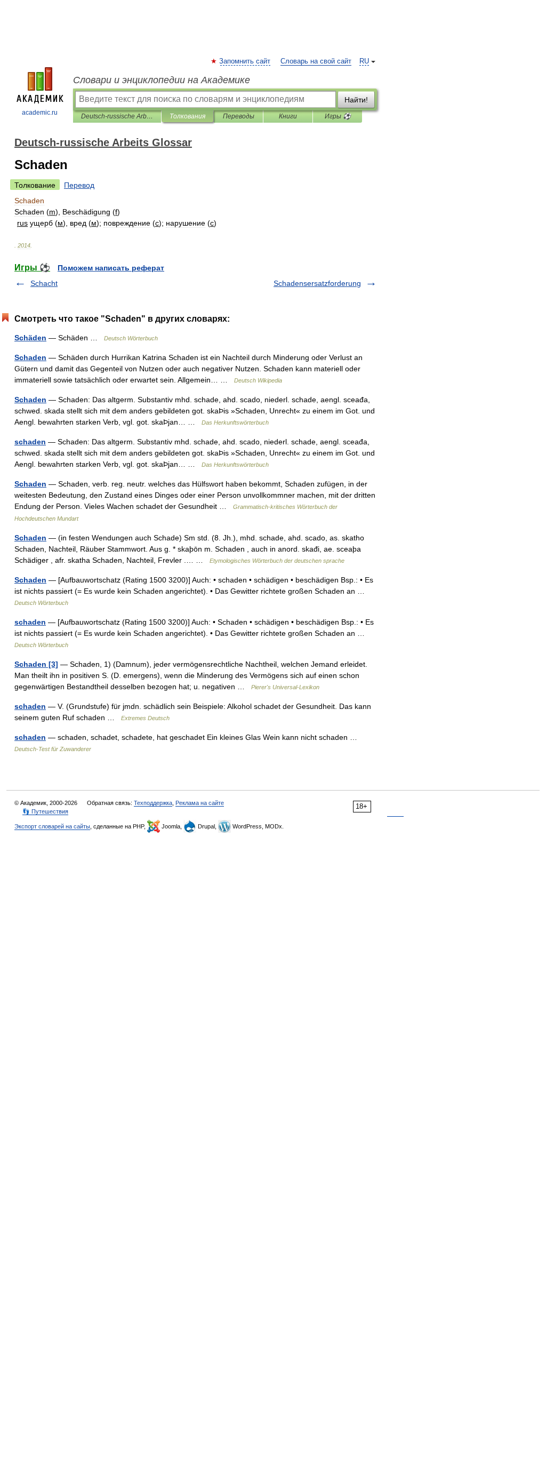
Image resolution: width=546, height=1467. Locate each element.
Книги (288, 116)
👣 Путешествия (45, 811)
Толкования (187, 116)
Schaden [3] (36, 664)
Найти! (356, 99)
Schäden (30, 337)
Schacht (44, 283)
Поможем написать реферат (111, 268)
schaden (30, 441)
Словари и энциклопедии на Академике (161, 80)
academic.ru (40, 112)
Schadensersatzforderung (317, 283)
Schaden (30, 357)
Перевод (79, 185)
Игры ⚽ (338, 116)
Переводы (238, 116)
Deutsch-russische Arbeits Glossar (117, 116)
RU (364, 61)
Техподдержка (153, 803)
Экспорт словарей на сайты (52, 826)
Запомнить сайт (245, 61)
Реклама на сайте (199, 803)
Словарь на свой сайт (315, 61)
